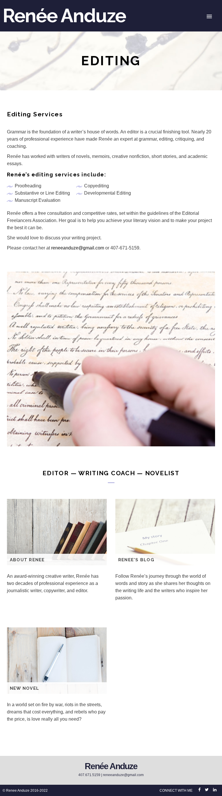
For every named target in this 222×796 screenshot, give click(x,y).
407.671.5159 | (90, 775)
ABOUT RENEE (27, 559)
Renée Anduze (64, 16)
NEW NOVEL (24, 688)
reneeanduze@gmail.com (77, 247)
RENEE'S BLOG (136, 559)
